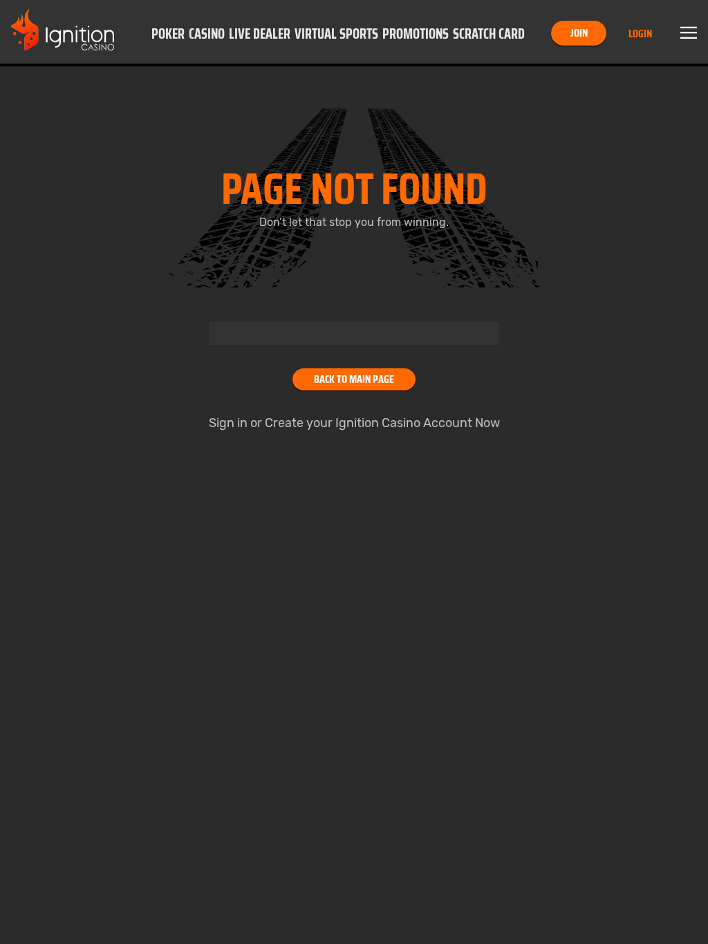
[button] (168, 33)
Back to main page (354, 379)
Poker (168, 34)
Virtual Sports (336, 34)
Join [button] (579, 32)
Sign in (228, 423)
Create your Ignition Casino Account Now (382, 423)
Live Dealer (259, 34)
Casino (207, 34)
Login (640, 33)
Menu (688, 33)
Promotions (415, 34)
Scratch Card (489, 34)
